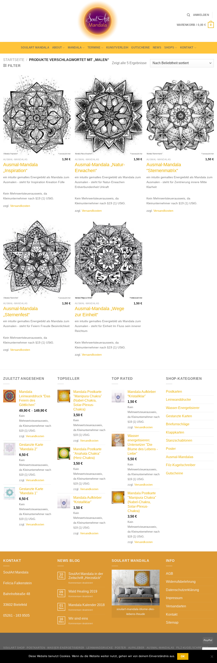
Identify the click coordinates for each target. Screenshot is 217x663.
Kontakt (186, 47)
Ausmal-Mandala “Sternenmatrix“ (163, 167)
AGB (169, 573)
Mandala (75, 47)
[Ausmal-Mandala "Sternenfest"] (37, 259)
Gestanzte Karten (179, 416)
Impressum (174, 598)
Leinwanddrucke (178, 399)
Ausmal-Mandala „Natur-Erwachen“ (100, 167)
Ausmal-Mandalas (179, 457)
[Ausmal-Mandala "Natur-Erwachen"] (108, 115)
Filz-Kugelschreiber (180, 465)
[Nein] (212, 657)
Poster (171, 448)
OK (183, 656)
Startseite (13, 60)
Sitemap (172, 622)
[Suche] (188, 15)
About (57, 47)
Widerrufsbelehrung (181, 581)
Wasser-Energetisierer (182, 408)
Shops (169, 47)
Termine (94, 47)
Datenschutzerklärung (182, 590)
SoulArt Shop (14, 647)
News (157, 47)
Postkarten (174, 391)
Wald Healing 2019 (82, 591)
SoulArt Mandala (35, 47)
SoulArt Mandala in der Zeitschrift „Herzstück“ (85, 576)
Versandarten (176, 606)
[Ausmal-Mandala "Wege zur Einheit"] (108, 259)
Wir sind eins (78, 618)
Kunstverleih (117, 47)
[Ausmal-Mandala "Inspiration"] (37, 115)
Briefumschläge (177, 424)
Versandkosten (20, 205)
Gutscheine (140, 47)
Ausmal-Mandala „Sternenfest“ (20, 311)
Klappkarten (175, 432)
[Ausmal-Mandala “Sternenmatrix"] (180, 115)
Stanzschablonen (179, 440)
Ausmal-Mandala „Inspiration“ (20, 167)
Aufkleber (136, 647)
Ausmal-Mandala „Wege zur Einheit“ (99, 311)
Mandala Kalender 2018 (86, 605)
